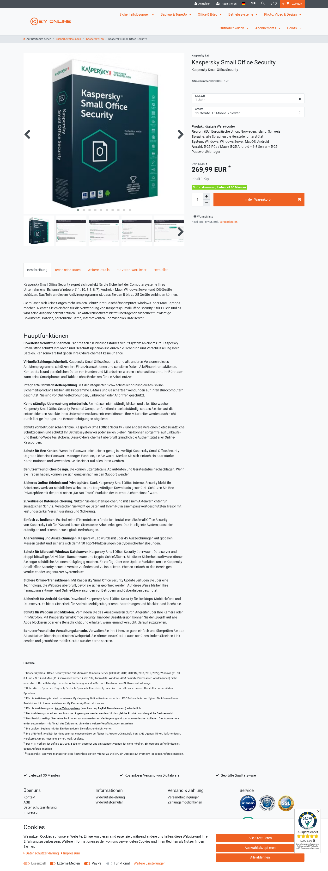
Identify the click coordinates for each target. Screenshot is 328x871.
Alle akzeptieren (260, 838)
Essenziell (38, 863)
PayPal (97, 863)
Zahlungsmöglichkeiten (185, 802)
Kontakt (30, 797)
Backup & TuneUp (174, 14)
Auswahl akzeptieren (260, 848)
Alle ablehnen (260, 857)
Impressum (32, 812)
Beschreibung (37, 270)
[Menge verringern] (206, 203)
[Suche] (263, 3)
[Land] (243, 3)
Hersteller (160, 270)
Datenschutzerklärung (40, 807)
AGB (27, 802)
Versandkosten (228, 221)
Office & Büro (208, 14)
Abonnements (266, 28)
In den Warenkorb (257, 199)
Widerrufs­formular (109, 802)
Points (292, 28)
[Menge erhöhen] (206, 196)
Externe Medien (68, 863)
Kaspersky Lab (94, 39)
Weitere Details (98, 270)
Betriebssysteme (241, 14)
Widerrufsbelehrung (110, 797)
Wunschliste (204, 216)
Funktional (122, 863)
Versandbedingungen (184, 797)
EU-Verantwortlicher (131, 270)
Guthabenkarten (232, 28)
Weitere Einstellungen (149, 863)
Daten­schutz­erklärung (43, 853)
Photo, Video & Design (281, 14)
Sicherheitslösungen (135, 14)
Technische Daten (68, 270)
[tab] (37, 270)
